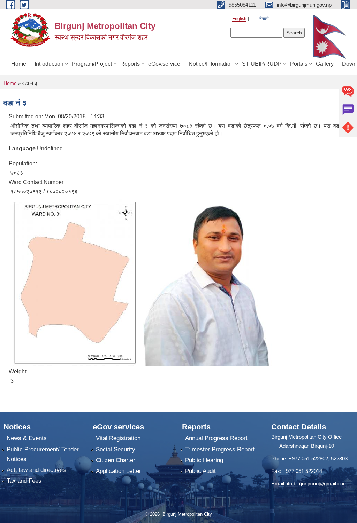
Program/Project (92, 64)
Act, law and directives (36, 470)
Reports (130, 64)
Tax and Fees (24, 480)
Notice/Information (211, 64)
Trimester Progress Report (220, 449)
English (239, 18)
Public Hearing (204, 460)
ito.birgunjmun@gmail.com (317, 483)
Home (18, 64)
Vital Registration (118, 438)
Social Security (115, 449)
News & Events (27, 438)
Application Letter (118, 471)
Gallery (325, 64)
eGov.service (164, 64)
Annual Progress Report (216, 438)
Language (22, 148)
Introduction (49, 64)
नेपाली (264, 18)
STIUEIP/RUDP (262, 64)
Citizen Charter (115, 460)
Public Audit (200, 471)
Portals (298, 64)
